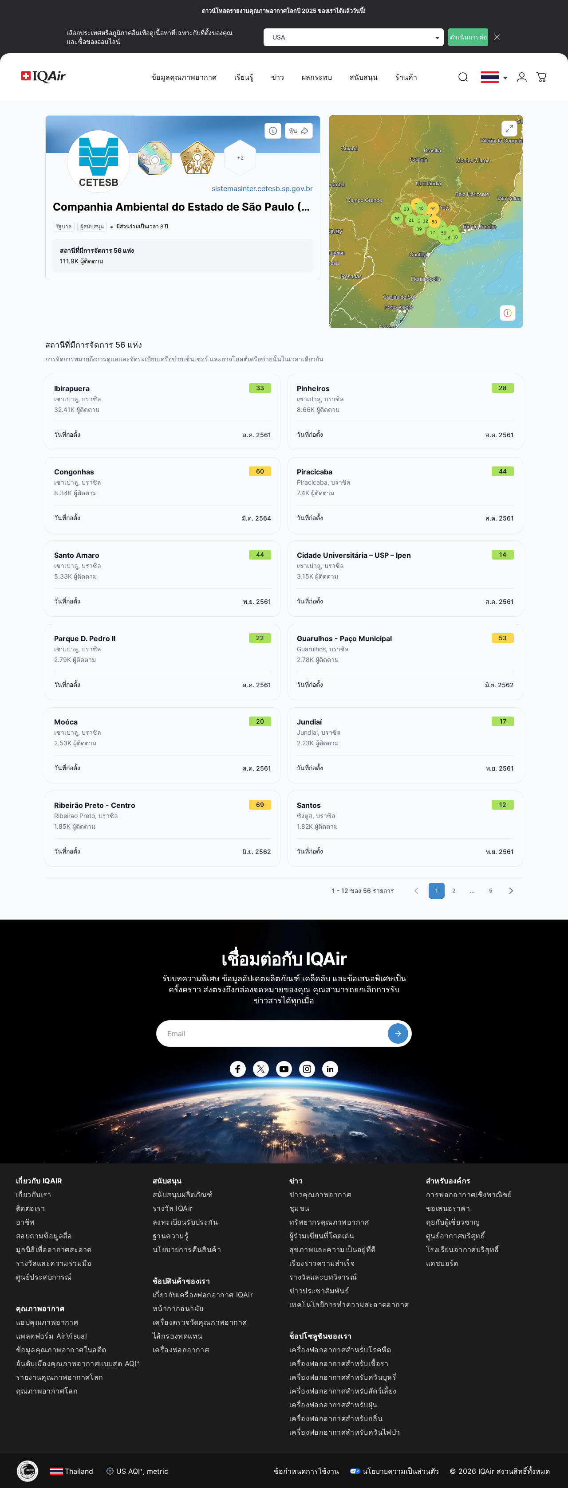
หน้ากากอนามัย (178, 1308)
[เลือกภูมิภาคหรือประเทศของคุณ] (495, 77)
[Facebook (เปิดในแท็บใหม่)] (238, 1069)
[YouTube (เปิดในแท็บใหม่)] (284, 1069)
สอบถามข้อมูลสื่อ (44, 1235)
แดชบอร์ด (442, 1263)
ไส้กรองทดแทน (177, 1335)
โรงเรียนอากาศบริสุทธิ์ (462, 1249)
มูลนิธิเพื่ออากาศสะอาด (54, 1249)
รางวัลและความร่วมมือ (54, 1263)
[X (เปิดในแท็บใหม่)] (261, 1069)
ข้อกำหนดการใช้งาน (306, 1471)
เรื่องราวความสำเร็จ (322, 1263)
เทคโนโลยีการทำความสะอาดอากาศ (349, 1304)
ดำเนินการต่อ (468, 37)
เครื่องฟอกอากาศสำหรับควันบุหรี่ (342, 1377)
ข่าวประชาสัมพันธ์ (319, 1290)
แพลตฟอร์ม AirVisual (51, 1335)
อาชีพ (25, 1222)
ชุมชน (299, 1208)
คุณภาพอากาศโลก (47, 1390)
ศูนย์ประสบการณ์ (44, 1277)
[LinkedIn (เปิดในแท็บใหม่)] (330, 1069)
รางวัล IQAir (173, 1208)
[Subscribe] (398, 1033)
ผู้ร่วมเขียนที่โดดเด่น (321, 1235)
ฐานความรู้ (171, 1235)
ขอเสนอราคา (448, 1208)
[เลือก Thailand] (495, 77)
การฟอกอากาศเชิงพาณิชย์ (469, 1194)
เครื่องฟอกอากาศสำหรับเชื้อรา (339, 1363)
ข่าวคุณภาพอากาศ (320, 1194)
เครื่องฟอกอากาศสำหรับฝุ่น (333, 1404)
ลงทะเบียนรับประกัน (185, 1222)
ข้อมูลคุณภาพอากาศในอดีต (61, 1349)
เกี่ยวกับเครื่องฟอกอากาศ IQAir (203, 1294)
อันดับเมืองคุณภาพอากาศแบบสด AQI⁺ (78, 1363)
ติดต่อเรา (30, 1208)
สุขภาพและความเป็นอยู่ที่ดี (332, 1249)
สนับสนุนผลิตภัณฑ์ (183, 1194)
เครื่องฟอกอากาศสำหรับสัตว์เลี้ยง (343, 1390)
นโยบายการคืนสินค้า (187, 1249)
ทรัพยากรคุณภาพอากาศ (329, 1222)
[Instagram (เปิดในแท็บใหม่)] (307, 1069)
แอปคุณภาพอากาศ (47, 1322)
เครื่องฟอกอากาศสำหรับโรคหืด (340, 1349)
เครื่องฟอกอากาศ (181, 1349)
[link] (463, 77)
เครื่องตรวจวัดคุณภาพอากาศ (200, 1322)
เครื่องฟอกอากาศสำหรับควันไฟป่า (344, 1432)
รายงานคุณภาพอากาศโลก (59, 1377)
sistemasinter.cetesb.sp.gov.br (262, 188)
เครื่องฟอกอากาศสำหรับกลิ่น (336, 1418)
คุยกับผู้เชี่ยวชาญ (453, 1222)
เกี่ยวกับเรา (33, 1194)
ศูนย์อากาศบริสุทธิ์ (455, 1235)
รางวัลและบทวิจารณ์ (323, 1277)
